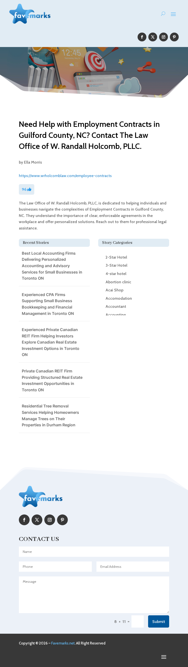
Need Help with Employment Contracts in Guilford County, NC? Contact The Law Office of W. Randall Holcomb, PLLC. (89, 135)
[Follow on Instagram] (163, 37)
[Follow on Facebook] (142, 37)
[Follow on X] (152, 37)
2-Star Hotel (116, 257)
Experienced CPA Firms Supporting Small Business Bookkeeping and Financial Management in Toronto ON (48, 304)
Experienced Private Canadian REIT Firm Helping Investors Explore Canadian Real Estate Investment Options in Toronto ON (50, 342)
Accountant (116, 306)
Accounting (116, 314)
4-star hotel (116, 273)
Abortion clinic (118, 282)
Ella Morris (33, 162)
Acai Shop (114, 290)
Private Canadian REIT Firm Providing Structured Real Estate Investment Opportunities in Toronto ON (52, 380)
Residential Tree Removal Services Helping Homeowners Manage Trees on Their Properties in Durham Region (50, 415)
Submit (158, 621)
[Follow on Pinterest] (174, 37)
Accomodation (119, 298)
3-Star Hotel (116, 265)
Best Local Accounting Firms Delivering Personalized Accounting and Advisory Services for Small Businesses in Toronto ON (52, 266)
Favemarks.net (63, 643)
